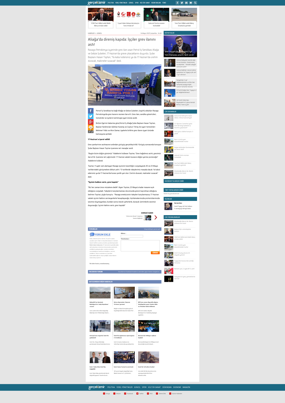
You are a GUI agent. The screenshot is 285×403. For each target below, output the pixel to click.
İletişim (118, 393)
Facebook (130, 393)
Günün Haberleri (177, 393)
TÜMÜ (164, 2)
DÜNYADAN (167, 387)
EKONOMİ (177, 387)
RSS (151, 393)
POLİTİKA (111, 2)
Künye (108, 393)
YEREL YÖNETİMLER (121, 2)
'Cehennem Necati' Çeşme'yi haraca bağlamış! (134, 217)
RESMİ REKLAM (156, 2)
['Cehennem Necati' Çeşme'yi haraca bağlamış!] (147, 221)
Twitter (141, 393)
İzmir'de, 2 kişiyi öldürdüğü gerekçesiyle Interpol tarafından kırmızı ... (100, 344)
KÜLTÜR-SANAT (145, 2)
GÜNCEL (131, 2)
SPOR (136, 2)
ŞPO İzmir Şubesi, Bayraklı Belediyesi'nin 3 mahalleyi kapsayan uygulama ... (147, 313)
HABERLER (91, 33)
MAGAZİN (186, 387)
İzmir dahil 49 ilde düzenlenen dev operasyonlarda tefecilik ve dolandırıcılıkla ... (147, 373)
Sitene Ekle (162, 393)
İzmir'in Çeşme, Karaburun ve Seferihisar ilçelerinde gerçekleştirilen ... (124, 344)
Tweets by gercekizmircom (171, 194)
